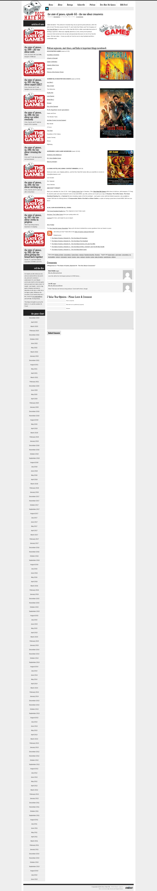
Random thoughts (89, 254)
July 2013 (34, 722)
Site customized (103, 889)
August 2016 (34, 564)
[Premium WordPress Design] (129, 890)
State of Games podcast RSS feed (84, 231)
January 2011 (34, 849)
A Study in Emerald (52, 58)
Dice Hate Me (34, 10)
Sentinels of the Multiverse (54, 154)
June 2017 (34, 522)
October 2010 (34, 862)
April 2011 (34, 837)
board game (111, 254)
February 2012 (34, 794)
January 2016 (34, 594)
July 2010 (34, 875)
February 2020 (34, 403)
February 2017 (34, 539)
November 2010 (34, 858)
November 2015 (34, 603)
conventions (125, 254)
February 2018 (34, 488)
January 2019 (34, 441)
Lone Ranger (50, 96)
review (92, 257)
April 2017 (34, 530)
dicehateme (57, 16)
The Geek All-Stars (52, 29)
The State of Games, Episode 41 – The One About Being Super (69, 249)
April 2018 (34, 479)
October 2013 (34, 709)
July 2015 (34, 620)
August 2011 (34, 820)
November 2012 (34, 756)
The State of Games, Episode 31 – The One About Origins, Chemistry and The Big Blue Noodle (78, 246)
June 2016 (34, 573)
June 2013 (34, 726)
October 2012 (34, 760)
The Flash (50, 130)
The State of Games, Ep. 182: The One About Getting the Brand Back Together (33, 253)
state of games (99, 257)
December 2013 (34, 700)
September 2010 (34, 866)
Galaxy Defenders (52, 61)
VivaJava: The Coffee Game (55, 214)
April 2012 (34, 786)
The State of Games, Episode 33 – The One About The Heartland (70, 241)
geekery (58, 257)
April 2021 (34, 373)
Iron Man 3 (50, 82)
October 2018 (34, 454)
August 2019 (34, 420)
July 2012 (34, 773)
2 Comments (79, 16)
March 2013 (34, 739)
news (78, 257)
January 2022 (34, 356)
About (60, 4)
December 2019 (34, 411)
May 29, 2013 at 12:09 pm (55, 285)
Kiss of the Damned (52, 106)
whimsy (113, 257)
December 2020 (34, 386)
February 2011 (34, 845)
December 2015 (34, 598)
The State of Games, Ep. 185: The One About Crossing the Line (32, 151)
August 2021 (34, 365)
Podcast (92, 4)
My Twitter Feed (47, 8)
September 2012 (34, 764)
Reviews (97, 254)
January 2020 (34, 407)
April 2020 (34, 399)
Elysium (49, 103)
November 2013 (34, 705)
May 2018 (34, 475)
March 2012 (34, 790)
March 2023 (34, 326)
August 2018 (34, 462)
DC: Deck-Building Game (54, 158)
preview (88, 257)
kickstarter (64, 257)
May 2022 (34, 347)
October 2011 (34, 811)
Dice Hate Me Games (108, 4)
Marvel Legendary (52, 161)
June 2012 (34, 777)
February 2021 (34, 382)
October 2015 (34, 607)
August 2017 (34, 513)
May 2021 (34, 369)
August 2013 (34, 717)
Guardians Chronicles (53, 54)
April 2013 (34, 734)
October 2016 (34, 556)
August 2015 (34, 615)
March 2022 (34, 352)
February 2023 (34, 330)
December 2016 (34, 547)
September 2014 (34, 662)
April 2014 (34, 683)
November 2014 (34, 654)
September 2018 (34, 458)
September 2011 (34, 815)
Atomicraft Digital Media (116, 889)
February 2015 (34, 641)
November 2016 (34, 552)
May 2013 (34, 730)
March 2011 (34, 841)
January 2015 (34, 645)
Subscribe (81, 4)
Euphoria (49, 68)
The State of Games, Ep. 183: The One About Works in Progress (32, 218)
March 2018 (34, 484)
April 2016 (34, 581)
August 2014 (34, 666)
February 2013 (34, 743)
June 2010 (34, 879)
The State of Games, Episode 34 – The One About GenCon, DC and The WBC (73, 243)
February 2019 (34, 437)
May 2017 (34, 526)
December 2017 (34, 496)
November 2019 (34, 416)
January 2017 (34, 543)
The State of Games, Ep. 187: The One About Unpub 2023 (33, 82)
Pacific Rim (50, 92)
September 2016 (34, 560)
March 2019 (34, 433)
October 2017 (34, 505)
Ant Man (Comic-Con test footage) (56, 120)
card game (118, 254)
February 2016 (34, 590)
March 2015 (34, 637)
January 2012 (34, 798)
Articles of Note (59, 254)
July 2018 (34, 467)
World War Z (50, 99)
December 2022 (34, 335)
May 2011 (34, 832)
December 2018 (34, 445)
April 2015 (34, 632)
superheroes (107, 257)
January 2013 (34, 747)
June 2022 (34, 343)
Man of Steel (50, 85)
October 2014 (34, 658)
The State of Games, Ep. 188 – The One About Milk (32, 49)
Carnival (49, 218)
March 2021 (34, 377)
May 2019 (34, 424)
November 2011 (34, 807)
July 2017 (34, 518)
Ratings (70, 4)
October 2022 (34, 339)
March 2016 (34, 586)
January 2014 (34, 696)
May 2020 (34, 394)
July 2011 (34, 824)
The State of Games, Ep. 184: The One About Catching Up (32, 184)
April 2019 (34, 428)
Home (51, 4)
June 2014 (34, 675)
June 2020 (34, 390)
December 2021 (34, 360)
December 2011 (34, 803)
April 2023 (34, 322)
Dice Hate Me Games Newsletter (59, 228)
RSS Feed (123, 4)
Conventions (67, 254)
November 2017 (34, 501)
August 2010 (34, 871)
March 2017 (34, 535)
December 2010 (34, 854)
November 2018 (34, 450)
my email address (37, 296)
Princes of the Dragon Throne (55, 72)
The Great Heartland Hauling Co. (56, 211)
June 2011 (34, 828)
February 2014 (34, 692)
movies (74, 257)
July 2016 (34, 569)
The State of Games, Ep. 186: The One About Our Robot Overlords (32, 116)
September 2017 (34, 509)
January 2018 (34, 492)
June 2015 (34, 624)
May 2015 (34, 628)
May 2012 (34, 781)
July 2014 (34, 671)
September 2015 (34, 611)
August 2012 (34, 769)
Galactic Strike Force (53, 65)
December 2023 (34, 318)
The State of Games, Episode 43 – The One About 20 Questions (69, 238)
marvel (69, 257)
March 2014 (34, 688)
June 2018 (34, 471)
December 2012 (34, 751)
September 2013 (34, 713)
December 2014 (34, 649)
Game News (74, 254)
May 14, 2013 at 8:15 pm (55, 272)
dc (130, 254)
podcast (81, 254)
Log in (121, 887)
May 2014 (34, 679)
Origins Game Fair (77, 191)
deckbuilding (51, 257)
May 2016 (34, 577)
